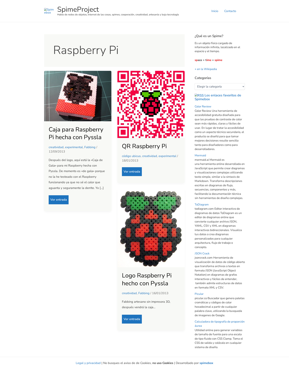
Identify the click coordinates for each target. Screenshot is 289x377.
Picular (199, 294)
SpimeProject (78, 9)
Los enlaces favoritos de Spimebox (218, 97)
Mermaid (200, 155)
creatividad (56, 147)
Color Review (203, 106)
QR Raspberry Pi (144, 146)
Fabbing (89, 147)
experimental (74, 147)
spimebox (206, 363)
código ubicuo (131, 156)
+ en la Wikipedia (206, 69)
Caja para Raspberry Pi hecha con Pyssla (76, 133)
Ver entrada (58, 198)
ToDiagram (202, 204)
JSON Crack (202, 253)
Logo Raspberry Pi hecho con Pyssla (147, 279)
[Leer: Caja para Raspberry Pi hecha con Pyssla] (77, 96)
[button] (244, 11)
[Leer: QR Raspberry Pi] (151, 104)
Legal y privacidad (88, 363)
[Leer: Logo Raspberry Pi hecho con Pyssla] (151, 228)
